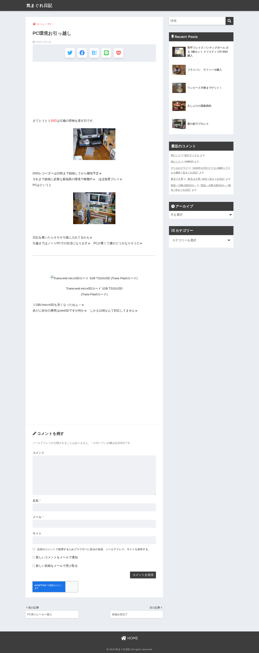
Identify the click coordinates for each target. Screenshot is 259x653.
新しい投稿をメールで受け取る (57, 566)
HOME (132, 638)
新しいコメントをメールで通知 (57, 557)
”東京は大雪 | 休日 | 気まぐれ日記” (206, 179)
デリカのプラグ (179, 168)
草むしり (176, 155)
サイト (37, 533)
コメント (39, 452)
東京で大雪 (177, 179)
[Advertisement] (94, 90)
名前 (37, 500)
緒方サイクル (191, 155)
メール (38, 517)
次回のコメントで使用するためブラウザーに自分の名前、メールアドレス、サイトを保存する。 (94, 549)
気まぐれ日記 (39, 5)
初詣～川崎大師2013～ (183, 185)
